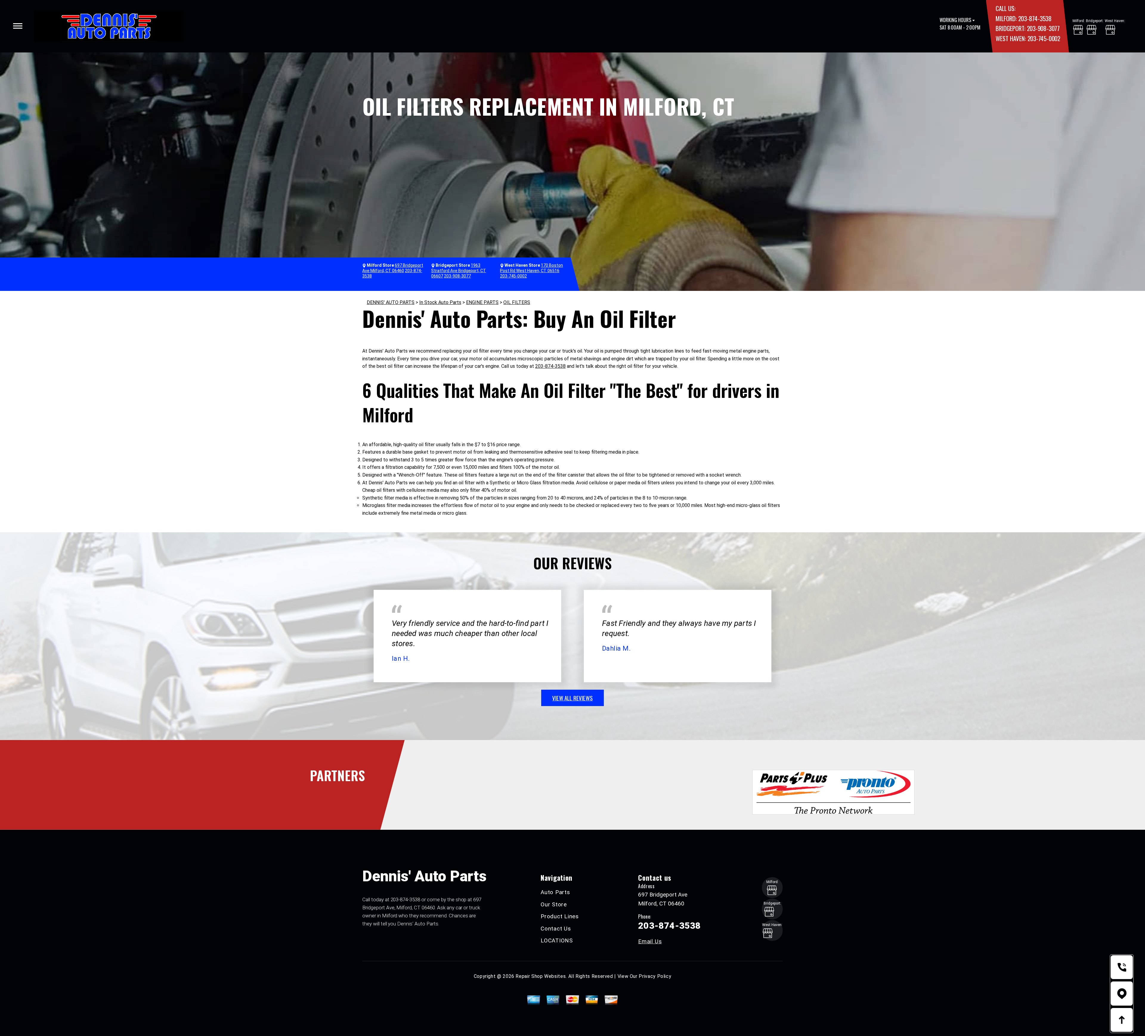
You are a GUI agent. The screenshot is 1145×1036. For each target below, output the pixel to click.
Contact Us (556, 928)
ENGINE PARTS (482, 302)
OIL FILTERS (516, 302)
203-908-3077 (1043, 28)
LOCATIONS (557, 940)
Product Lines (560, 916)
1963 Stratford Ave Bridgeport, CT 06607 (458, 270)
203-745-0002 (1044, 38)
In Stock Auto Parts (440, 302)
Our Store (554, 904)
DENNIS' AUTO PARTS (390, 302)
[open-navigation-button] (17, 26)
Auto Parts (555, 892)
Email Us (650, 941)
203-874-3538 (1035, 18)
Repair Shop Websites (541, 976)
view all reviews (572, 698)
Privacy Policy (655, 976)
